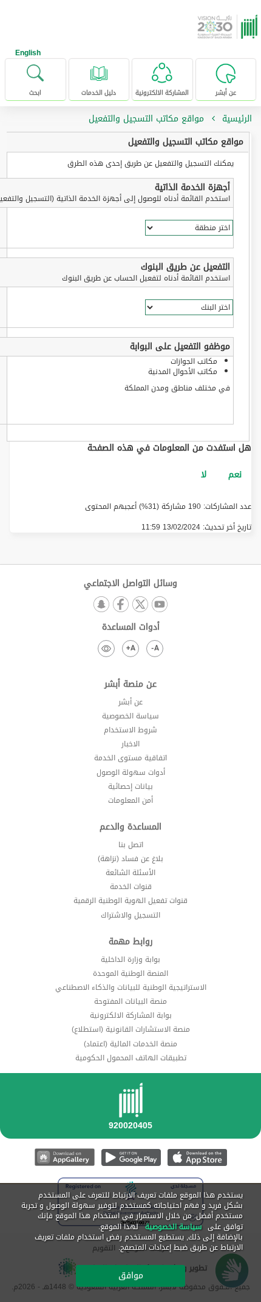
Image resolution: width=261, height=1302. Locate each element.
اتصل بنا (130, 844)
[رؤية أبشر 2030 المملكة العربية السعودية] (229, 26)
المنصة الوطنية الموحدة (130, 973)
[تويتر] (140, 605)
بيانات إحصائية (130, 786)
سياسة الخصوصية (130, 716)
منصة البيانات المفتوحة (130, 1001)
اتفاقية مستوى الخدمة (130, 758)
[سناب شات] (101, 605)
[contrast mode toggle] (106, 648)
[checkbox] (235, 475)
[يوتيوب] (159, 605)
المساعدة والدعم (130, 827)
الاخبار (130, 744)
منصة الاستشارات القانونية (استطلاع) (131, 1029)
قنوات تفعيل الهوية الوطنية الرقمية (130, 900)
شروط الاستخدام (130, 730)
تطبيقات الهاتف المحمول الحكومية (130, 1058)
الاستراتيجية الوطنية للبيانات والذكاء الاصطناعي (130, 987)
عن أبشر (130, 702)
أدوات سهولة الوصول (131, 772)
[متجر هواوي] (65, 1157)
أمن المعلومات (130, 800)
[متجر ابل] (197, 1157)
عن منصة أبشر (130, 684)
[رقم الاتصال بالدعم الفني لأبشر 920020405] (130, 1110)
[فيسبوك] (120, 605)
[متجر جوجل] (131, 1157)
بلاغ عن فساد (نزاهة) (130, 858)
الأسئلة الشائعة (130, 872)
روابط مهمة (131, 942)
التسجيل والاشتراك (130, 915)
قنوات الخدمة (131, 886)
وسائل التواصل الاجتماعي (130, 583)
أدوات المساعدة (131, 627)
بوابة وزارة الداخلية (130, 959)
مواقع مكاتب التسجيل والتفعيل (185, 142)
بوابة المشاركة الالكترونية (131, 1015)
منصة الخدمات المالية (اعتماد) (130, 1044)
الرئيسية (237, 119)
